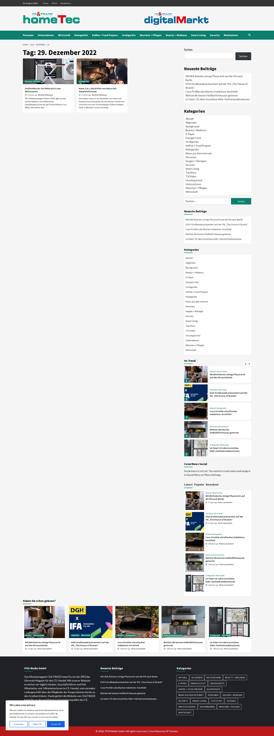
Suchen (188, 49)
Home (45, 3)
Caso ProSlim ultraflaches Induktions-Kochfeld (211, 91)
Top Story (191, 172)
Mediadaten (65, 3)
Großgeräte (129, 35)
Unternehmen (46, 35)
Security (215, 35)
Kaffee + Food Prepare (105, 35)
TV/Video (191, 176)
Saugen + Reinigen (196, 161)
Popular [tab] (199, 484)
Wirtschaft (64, 35)
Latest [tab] (188, 484)
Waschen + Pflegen (151, 35)
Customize (18, 724)
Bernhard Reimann (45, 95)
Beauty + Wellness (176, 35)
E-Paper (190, 134)
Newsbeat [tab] (212, 484)
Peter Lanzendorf (225, 502)
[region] (37, 715)
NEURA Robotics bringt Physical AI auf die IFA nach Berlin (214, 219)
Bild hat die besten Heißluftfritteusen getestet (212, 95)
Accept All (55, 724)
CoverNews (155, 731)
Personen (28, 35)
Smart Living (198, 35)
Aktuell (190, 118)
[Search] (249, 35)
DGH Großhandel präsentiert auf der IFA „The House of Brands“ (217, 224)
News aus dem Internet (199, 153)
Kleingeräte (81, 35)
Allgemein (191, 122)
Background (192, 126)
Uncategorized (194, 180)
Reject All (37, 724)
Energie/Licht (193, 137)
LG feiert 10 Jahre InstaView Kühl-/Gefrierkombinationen (218, 99)
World (54, 3)
